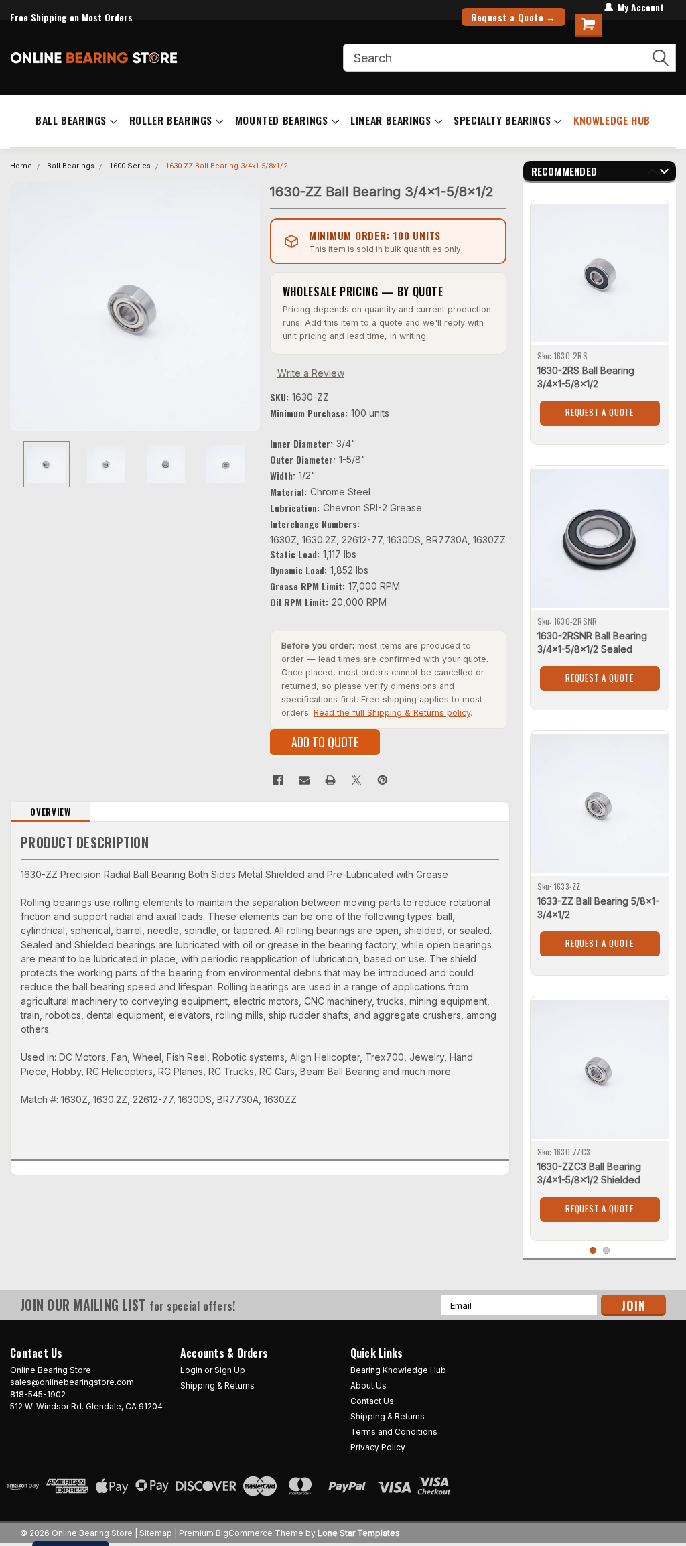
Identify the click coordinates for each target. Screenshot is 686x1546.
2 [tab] (606, 1250)
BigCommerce (244, 1533)
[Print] (330, 780)
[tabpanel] (600, 317)
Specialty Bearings (502, 120)
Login (191, 1370)
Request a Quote (599, 412)
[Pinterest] (382, 780)
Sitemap (155, 1533)
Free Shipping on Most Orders (71, 17)
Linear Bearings (390, 120)
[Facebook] (278, 780)
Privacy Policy (377, 1447)
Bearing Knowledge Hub (398, 1370)
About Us (368, 1385)
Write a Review (310, 373)
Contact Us (372, 1401)
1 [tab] (593, 1250)
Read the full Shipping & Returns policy (392, 713)
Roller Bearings (170, 120)
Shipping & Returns (217, 1385)
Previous (23, 305)
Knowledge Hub (611, 120)
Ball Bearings (71, 120)
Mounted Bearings (281, 120)
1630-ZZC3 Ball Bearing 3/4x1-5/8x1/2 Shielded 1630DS (589, 1180)
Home (21, 166)
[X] (356, 780)
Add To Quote (324, 742)
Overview (50, 811)
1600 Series (130, 166)
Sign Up (229, 1370)
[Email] (304, 780)
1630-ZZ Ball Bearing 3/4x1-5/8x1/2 (226, 166)
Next (246, 305)
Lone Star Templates (359, 1533)
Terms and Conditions (393, 1432)
